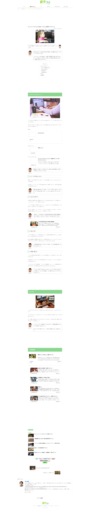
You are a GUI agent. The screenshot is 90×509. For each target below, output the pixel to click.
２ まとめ (41, 73)
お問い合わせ (45, 505)
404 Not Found (41, 133)
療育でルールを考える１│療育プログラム (46, 354)
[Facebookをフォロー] (27, 492)
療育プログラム (31, 429)
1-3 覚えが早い (43, 70)
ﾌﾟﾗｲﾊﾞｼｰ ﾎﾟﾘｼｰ (51, 505)
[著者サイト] (25, 492)
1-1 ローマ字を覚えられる (45, 67)
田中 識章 (27, 481)
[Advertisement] (45, 17)
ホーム (34, 505)
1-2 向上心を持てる (44, 69)
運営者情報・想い (39, 505)
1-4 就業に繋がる (44, 72)
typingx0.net (31, 140)
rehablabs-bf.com (31, 362)
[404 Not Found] (32, 134)
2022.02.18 (59, 362)
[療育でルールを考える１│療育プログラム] (32, 356)
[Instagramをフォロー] (29, 492)
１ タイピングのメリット (44, 66)
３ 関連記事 (42, 75)
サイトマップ (57, 505)
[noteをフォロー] (30, 492)
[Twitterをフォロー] (26, 492)
